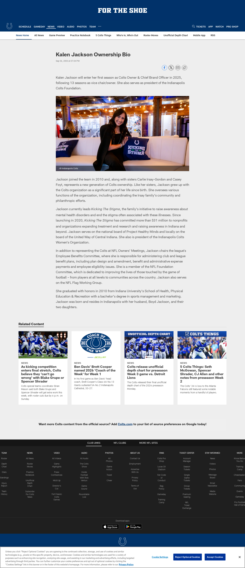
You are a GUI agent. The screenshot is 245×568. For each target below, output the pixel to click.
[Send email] (177, 69)
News (30, 453)
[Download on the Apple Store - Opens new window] (110, 527)
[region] (122, 557)
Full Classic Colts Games (57, 497)
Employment (135, 463)
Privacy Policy (126, 564)
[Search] (193, 26)
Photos (109, 453)
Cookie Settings (160, 557)
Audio (84, 453)
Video (57, 453)
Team (4, 453)
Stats (4, 472)
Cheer (109, 480)
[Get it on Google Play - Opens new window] (133, 528)
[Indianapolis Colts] (122, 542)
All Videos (56, 458)
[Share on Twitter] (171, 69)
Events (240, 491)
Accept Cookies (215, 557)
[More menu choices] (99, 26)
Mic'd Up (56, 480)
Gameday (161, 494)
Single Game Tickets (187, 478)
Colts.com (125, 424)
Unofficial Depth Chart (30, 483)
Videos (213, 463)
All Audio (84, 458)
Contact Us (135, 458)
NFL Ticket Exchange (186, 505)
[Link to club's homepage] (9, 26)
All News (30, 458)
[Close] (239, 557)
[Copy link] (184, 68)
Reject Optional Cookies (187, 557)
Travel (109, 475)
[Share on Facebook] (164, 69)
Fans (240, 480)
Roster (4, 458)
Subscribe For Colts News (29, 494)
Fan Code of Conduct (161, 478)
